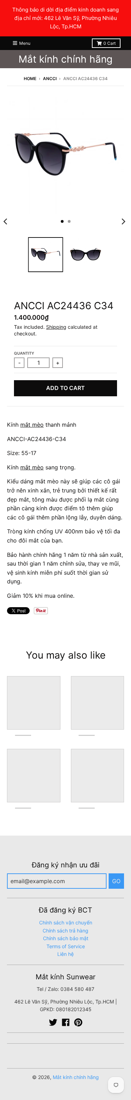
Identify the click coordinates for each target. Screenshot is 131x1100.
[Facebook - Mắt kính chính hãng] (65, 1022)
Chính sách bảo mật (65, 938)
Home (30, 78)
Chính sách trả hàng (65, 931)
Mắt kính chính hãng (65, 59)
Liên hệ (65, 954)
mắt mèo (32, 424)
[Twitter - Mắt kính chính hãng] (53, 1022)
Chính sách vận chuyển (65, 922)
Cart (109, 43)
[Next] (123, 221)
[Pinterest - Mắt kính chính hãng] (78, 1022)
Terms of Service (65, 946)
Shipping (56, 327)
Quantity (24, 353)
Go (116, 881)
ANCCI (50, 78)
